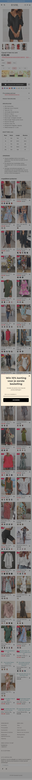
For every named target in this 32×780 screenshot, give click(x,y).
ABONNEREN (16, 400)
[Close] (29, 376)
